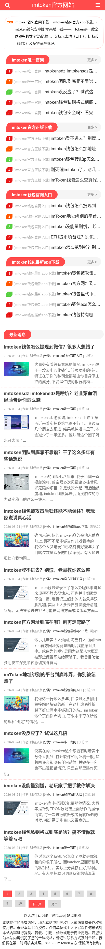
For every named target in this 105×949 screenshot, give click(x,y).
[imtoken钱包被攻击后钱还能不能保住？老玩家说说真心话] (16, 540)
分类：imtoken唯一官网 (60, 409)
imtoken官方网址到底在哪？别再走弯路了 (54, 283)
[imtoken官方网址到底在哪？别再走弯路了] (16, 644)
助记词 (43, 915)
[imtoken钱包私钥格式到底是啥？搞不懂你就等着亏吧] (16, 861)
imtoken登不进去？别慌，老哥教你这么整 (54, 138)
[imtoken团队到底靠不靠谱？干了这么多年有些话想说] (16, 482)
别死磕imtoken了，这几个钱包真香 (54, 169)
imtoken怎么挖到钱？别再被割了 (54, 247)
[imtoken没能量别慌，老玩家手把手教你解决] (16, 808)
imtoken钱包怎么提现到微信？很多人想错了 (54, 205)
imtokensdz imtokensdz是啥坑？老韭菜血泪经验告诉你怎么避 (54, 71)
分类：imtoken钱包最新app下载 (66, 527)
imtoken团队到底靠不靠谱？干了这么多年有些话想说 (54, 81)
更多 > (92, 60)
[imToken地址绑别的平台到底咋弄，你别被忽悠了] (16, 703)
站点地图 (74, 915)
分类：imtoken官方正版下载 (63, 579)
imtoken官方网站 (53, 5)
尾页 (54, 904)
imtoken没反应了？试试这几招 (54, 91)
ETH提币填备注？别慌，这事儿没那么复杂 (54, 237)
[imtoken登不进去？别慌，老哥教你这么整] (16, 592)
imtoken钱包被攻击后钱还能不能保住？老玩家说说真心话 (54, 273)
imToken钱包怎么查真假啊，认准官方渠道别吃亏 (54, 180)
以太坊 (29, 915)
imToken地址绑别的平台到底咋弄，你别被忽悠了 (54, 216)
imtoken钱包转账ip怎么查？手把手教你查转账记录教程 (54, 159)
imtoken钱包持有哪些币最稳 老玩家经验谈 (54, 314)
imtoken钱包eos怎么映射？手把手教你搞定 (54, 304)
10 (20, 903)
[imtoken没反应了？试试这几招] (16, 755)
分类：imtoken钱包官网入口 (63, 356)
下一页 (36, 904)
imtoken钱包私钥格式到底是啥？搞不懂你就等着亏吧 (54, 102)
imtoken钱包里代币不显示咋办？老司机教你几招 (54, 294)
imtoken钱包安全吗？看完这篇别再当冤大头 (54, 112)
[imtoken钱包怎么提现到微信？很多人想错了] (16, 369)
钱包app (58, 915)
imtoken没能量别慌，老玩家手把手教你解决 (54, 226)
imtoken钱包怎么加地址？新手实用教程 (54, 148)
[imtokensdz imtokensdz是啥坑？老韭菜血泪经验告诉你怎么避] (16, 422)
